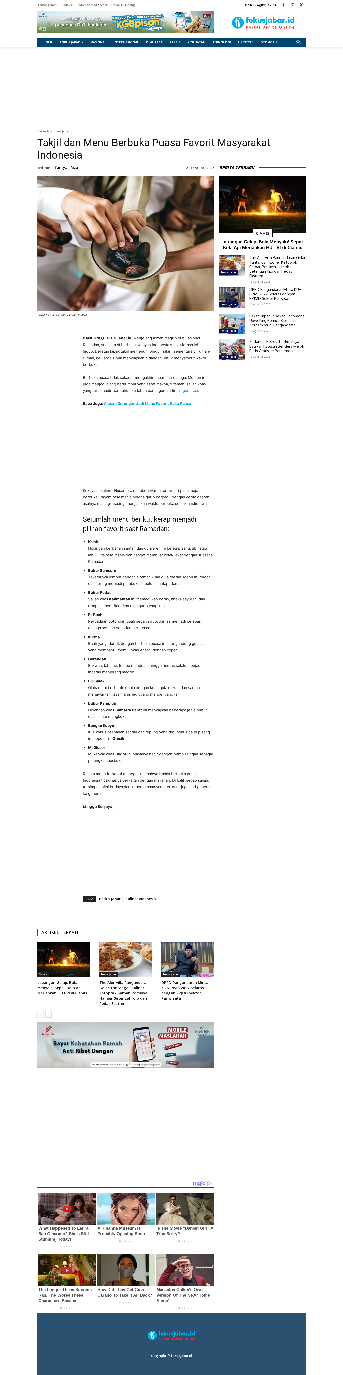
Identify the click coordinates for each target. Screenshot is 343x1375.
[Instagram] (292, 5)
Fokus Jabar (61, 131)
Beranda (43, 131)
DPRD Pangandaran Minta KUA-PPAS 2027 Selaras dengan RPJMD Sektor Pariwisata (184, 990)
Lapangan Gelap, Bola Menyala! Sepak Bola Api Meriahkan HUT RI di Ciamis (62, 987)
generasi (190, 390)
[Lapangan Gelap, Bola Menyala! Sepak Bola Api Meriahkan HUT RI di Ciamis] (63, 959)
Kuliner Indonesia (141, 898)
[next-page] (48, 1014)
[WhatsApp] (157, 913)
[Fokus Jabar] (263, 22)
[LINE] (169, 913)
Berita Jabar (110, 898)
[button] (298, 42)
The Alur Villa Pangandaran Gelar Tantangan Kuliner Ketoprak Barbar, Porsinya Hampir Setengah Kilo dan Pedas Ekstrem (124, 993)
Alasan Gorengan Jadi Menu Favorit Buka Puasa (147, 403)
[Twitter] (301, 5)
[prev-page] (40, 1014)
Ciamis (43, 974)
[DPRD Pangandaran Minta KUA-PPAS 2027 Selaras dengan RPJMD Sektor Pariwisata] (187, 959)
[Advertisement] (171, 87)
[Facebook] (283, 5)
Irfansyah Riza (65, 167)
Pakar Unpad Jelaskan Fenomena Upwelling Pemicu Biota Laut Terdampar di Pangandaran (276, 320)
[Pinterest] (146, 913)
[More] (180, 913)
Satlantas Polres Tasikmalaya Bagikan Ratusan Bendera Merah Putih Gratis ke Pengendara (276, 346)
